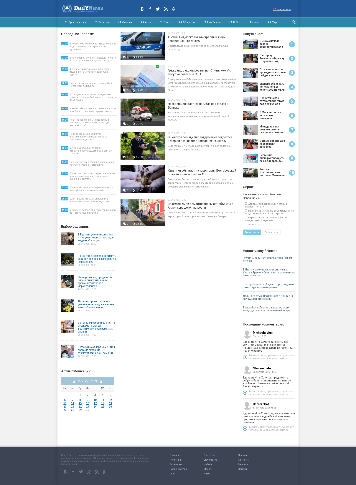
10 (95, 399)
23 (87, 406)
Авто (148, 22)
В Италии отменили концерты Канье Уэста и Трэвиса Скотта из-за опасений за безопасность (269, 272)
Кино (256, 22)
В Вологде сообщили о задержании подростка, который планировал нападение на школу (200, 139)
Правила (243, 455)
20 (64, 406)
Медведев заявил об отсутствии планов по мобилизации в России (89, 211)
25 (102, 406)
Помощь (243, 469)
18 (102, 403)
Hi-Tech (237, 22)
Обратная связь (282, 9)
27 (64, 409)
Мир (274, 22)
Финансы (127, 22)
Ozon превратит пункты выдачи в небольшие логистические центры (85, 200)
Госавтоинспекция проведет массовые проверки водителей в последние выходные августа (88, 176)
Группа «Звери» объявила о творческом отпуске (267, 259)
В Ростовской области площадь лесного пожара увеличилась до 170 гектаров (89, 59)
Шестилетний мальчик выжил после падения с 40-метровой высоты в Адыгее (86, 72)
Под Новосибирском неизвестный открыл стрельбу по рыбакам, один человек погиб (86, 122)
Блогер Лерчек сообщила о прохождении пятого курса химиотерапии (268, 286)
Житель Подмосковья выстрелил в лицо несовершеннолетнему (196, 39)
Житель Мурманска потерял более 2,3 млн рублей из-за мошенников (87, 189)
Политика (104, 22)
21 (72, 406)
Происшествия (77, 22)
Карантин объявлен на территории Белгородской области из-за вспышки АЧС (202, 172)
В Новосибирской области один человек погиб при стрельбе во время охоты (89, 110)
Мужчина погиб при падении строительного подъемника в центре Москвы (87, 151)
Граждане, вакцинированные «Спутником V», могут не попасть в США (199, 72)
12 (110, 399)
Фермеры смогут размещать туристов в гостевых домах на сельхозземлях (271, 357)
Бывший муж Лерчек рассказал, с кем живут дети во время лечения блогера (266, 309)
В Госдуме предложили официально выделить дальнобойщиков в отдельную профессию (89, 97)
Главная (174, 455)
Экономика (176, 464)
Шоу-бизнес (210, 459)
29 (80, 409)
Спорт (167, 22)
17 (95, 403)
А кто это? (254, 224)
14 (72, 403)
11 (102, 399)
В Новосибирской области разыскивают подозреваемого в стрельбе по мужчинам (89, 46)
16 (87, 403)
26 (110, 406)
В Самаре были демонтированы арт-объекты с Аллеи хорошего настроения (200, 205)
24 (95, 406)
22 (80, 406)
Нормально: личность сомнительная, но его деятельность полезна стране (269, 212)
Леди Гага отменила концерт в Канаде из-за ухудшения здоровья (268, 297)
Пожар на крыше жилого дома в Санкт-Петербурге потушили (88, 84)
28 (72, 409)
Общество (189, 22)
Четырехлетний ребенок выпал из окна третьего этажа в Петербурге (88, 163)
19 (110, 403)
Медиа (207, 469)
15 (80, 403)
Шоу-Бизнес (214, 22)
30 (87, 409)
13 (64, 403)
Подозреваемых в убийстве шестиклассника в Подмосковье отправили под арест (84, 136)
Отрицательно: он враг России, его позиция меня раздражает (266, 219)
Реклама (243, 464)
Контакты (243, 459)
